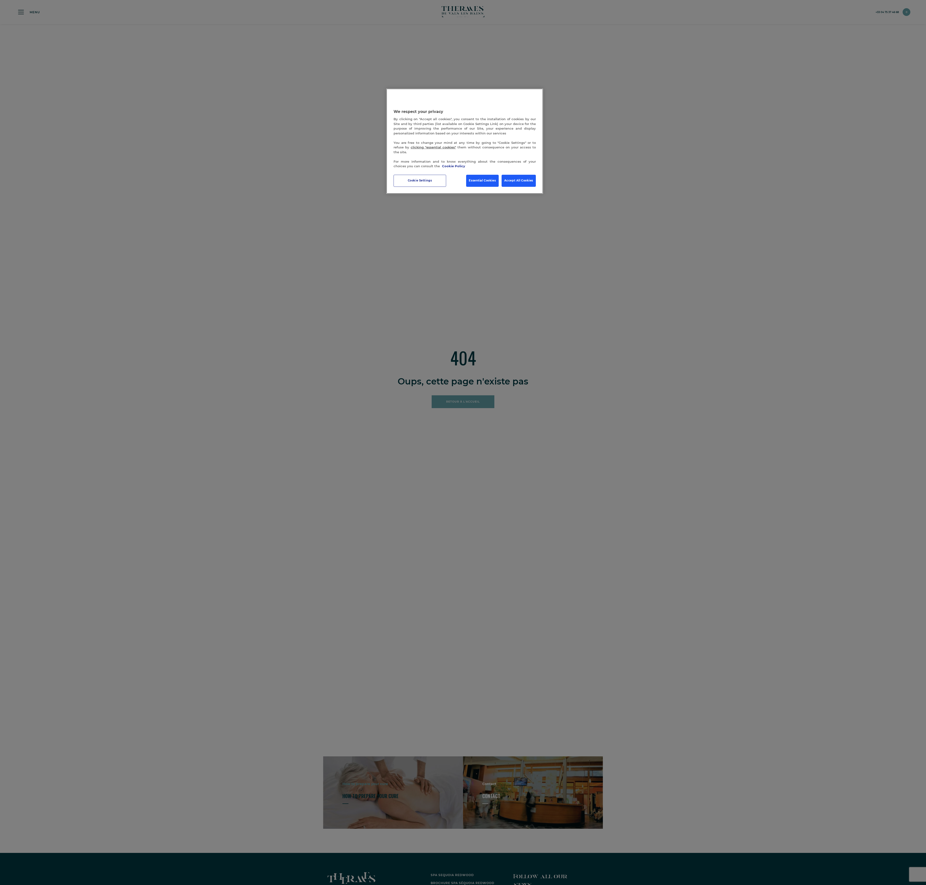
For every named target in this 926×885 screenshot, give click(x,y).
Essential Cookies (482, 180)
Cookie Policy (453, 166)
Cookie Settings (420, 180)
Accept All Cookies (518, 180)
